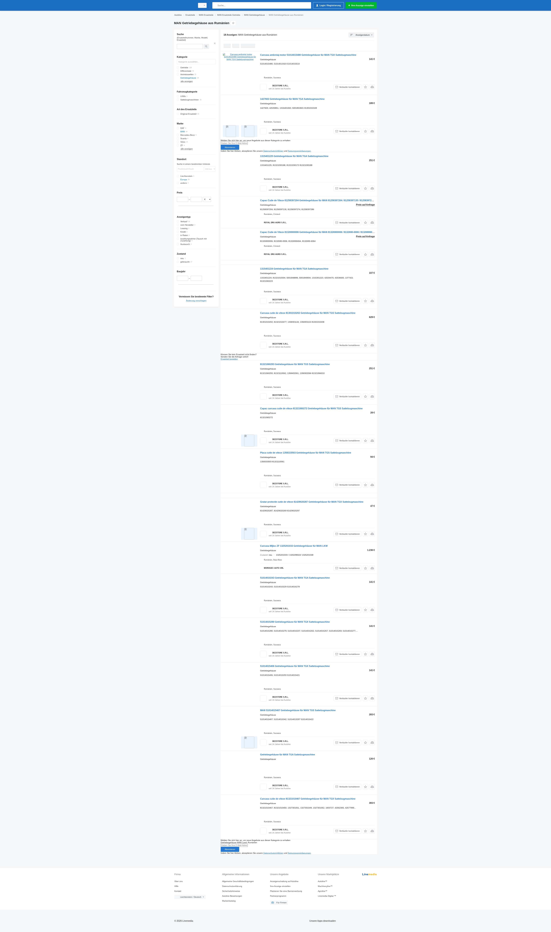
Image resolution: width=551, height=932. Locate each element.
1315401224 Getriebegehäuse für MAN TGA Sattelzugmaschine (294, 269)
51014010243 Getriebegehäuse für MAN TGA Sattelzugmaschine (295, 578)
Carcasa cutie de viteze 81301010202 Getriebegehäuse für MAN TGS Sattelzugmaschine (307, 313)
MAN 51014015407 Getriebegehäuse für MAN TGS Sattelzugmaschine (298, 710)
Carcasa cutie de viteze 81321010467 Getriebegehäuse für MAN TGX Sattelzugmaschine (307, 799)
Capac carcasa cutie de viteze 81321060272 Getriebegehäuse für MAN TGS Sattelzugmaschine (311, 408)
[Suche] (215, 5)
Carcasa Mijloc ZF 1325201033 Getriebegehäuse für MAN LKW (294, 546)
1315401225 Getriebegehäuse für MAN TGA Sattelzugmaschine (294, 156)
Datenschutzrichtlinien (273, 151)
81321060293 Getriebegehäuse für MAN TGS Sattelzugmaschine (295, 364)
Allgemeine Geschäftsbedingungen (238, 881)
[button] (365, 87)
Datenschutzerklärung (232, 886)
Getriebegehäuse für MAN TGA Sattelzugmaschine (287, 754)
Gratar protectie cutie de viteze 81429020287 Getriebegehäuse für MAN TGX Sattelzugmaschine (311, 502)
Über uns (178, 881)
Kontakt (177, 891)
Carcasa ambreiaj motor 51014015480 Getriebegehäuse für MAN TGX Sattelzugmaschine (308, 55)
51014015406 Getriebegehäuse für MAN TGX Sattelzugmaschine (295, 666)
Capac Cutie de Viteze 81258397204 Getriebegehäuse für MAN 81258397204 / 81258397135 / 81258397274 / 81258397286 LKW (328, 200)
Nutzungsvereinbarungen (299, 151)
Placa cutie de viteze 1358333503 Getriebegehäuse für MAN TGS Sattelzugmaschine (305, 452)
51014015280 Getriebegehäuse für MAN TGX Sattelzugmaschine (295, 622)
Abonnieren (230, 147)
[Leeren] (215, 43)
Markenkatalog (229, 901)
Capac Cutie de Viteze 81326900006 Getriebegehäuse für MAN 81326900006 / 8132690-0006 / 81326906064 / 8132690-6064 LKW (328, 232)
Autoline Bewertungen (232, 896)
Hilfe (176, 886)
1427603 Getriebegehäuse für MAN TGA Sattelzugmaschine (292, 99)
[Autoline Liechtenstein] (184, 5)
